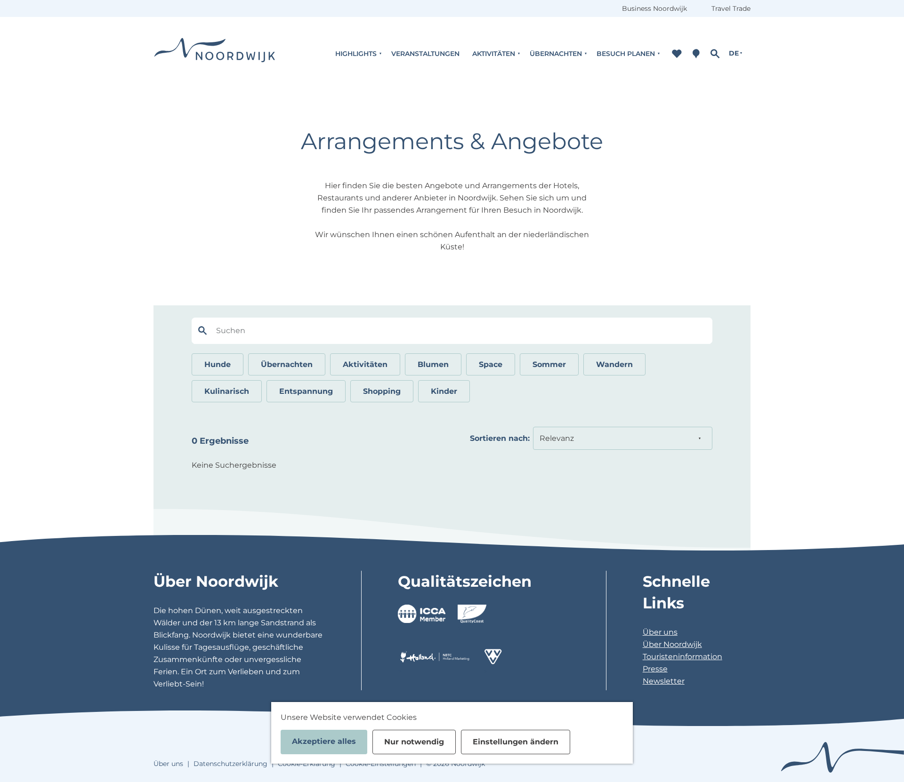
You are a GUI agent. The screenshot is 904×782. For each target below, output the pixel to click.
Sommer (549, 364)
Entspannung (306, 391)
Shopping (382, 391)
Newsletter (664, 681)
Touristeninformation (682, 656)
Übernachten (287, 364)
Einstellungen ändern (515, 741)
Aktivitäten (365, 364)
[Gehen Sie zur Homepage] (214, 53)
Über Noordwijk (672, 644)
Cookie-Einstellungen (381, 763)
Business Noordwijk (654, 8)
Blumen (433, 364)
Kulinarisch (226, 391)
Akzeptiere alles (324, 741)
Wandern (614, 364)
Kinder (444, 391)
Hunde (217, 364)
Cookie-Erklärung (306, 763)
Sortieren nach (500, 438)
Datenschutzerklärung (230, 763)
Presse (655, 668)
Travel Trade (731, 8)
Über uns (660, 632)
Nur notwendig (414, 741)
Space (490, 364)
